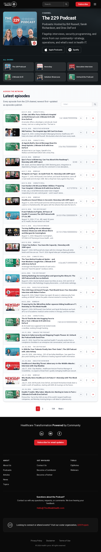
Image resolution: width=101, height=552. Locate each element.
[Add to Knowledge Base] (81, 118)
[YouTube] (50, 433)
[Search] (66, 4)
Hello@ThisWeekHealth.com (50, 508)
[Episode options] (86, 118)
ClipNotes (74, 465)
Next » (61, 409)
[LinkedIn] (41, 433)
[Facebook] (59, 433)
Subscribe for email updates (50, 442)
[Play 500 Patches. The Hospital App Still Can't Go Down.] (12, 132)
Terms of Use (64, 541)
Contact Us (42, 465)
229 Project (82, 525)
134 (53, 409)
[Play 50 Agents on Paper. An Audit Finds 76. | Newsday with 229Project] (12, 175)
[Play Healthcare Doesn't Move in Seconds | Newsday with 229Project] (12, 201)
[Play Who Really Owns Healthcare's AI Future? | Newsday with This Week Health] (12, 380)
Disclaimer (50, 541)
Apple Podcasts (55, 50)
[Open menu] (95, 4)
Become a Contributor (46, 470)
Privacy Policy (36, 541)
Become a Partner (44, 475)
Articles (6, 475)
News (5, 479)
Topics (6, 484)
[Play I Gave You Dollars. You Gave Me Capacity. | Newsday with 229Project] (12, 247)
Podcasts (7, 470)
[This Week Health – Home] (10, 4)
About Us (7, 465)
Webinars (74, 470)
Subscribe (83, 4)
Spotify (76, 50)
